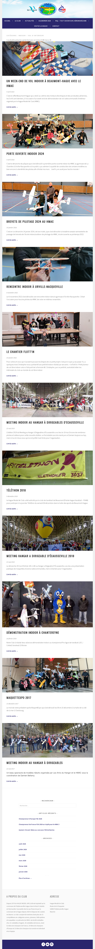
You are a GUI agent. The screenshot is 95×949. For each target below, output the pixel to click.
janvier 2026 (23, 872)
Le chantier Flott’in (20, 352)
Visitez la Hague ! (41, 26)
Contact (55, 26)
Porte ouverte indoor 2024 (25, 153)
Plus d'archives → (25, 878)
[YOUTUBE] (47, 944)
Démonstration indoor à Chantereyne (32, 632)
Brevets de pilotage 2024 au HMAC (30, 221)
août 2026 (22, 844)
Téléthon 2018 (16, 490)
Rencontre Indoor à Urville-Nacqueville (34, 286)
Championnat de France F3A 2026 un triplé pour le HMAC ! (39, 824)
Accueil (7, 21)
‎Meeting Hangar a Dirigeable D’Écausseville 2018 (40, 556)
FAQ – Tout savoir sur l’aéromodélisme (70, 21)
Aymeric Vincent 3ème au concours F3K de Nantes (36, 830)
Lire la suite (12, 107)
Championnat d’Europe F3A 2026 (30, 819)
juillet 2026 (23, 849)
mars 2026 (22, 861)
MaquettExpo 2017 (18, 697)
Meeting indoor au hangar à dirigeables (34, 763)
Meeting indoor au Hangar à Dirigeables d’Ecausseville (45, 422)
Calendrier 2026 (44, 21)
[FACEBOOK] (43, 944)
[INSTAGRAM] (52, 944)
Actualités (29, 21)
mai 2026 (22, 855)
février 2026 (23, 866)
